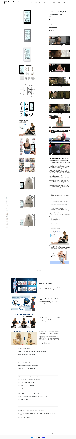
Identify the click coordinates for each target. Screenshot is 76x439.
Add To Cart (53, 27)
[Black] (49, 19)
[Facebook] (51, 30)
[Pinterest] (53, 30)
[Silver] (52, 19)
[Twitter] (49, 30)
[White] (50, 19)
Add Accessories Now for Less (53, 20)
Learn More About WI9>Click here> (65, 247)
